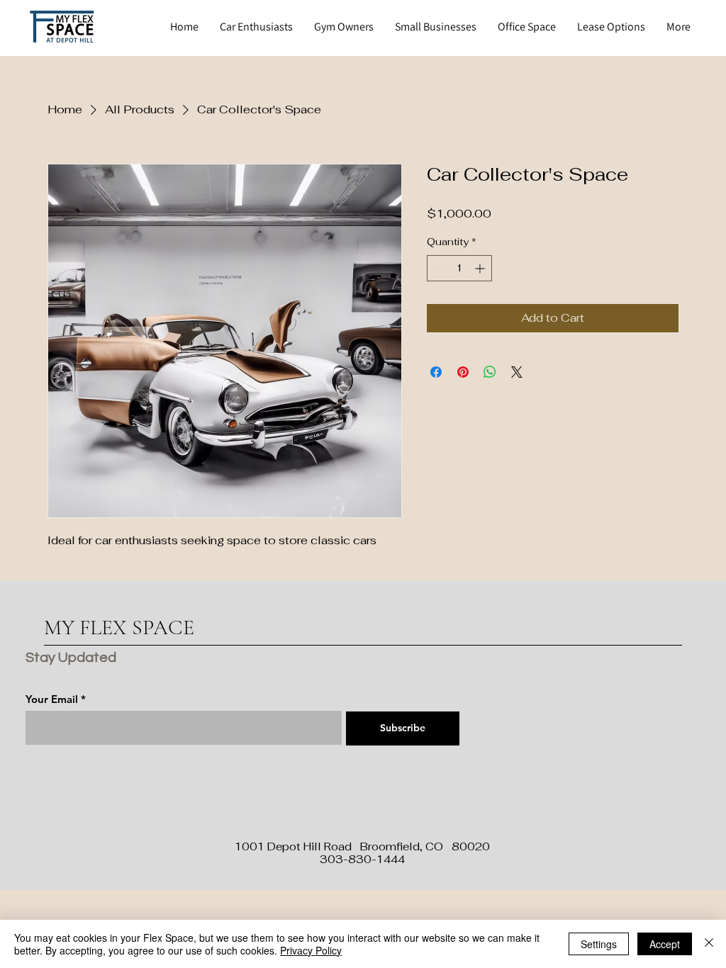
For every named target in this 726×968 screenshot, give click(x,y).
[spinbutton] (459, 268)
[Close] (708, 944)
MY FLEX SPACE (119, 627)
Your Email (52, 699)
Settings (599, 944)
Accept (664, 944)
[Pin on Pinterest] (462, 372)
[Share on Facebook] (436, 372)
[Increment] (481, 268)
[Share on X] (516, 372)
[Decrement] (438, 268)
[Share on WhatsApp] (489, 372)
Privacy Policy (311, 950)
